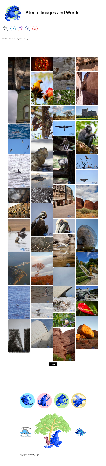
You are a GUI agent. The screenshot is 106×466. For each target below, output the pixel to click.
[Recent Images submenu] (21, 38)
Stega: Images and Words (52, 12)
